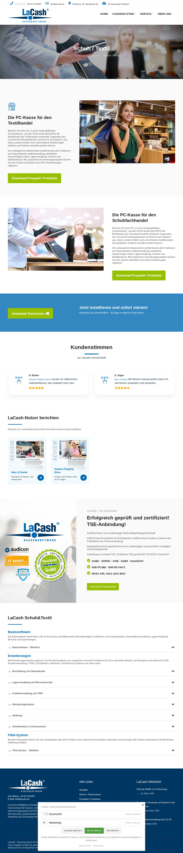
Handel (96, 55)
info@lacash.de (57, 4)
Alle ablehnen (113, 830)
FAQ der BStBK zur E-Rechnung (152, 789)
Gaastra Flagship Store (64, 471)
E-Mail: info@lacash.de (18, 799)
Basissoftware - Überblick (26, 647)
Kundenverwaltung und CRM (27, 693)
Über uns (164, 13)
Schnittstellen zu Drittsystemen (29, 726)
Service (145, 13)
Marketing (55, 822)
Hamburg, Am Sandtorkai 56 (85, 4)
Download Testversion (28, 313)
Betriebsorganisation (23, 704)
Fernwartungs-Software (118, 4)
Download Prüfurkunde (103, 586)
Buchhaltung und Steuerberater (28, 671)
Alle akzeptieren (94, 830)
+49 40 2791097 (34, 4)
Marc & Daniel (19, 472)
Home (104, 13)
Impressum (98, 846)
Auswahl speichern (73, 830)
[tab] (91, 647)
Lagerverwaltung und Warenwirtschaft (32, 682)
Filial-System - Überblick (25, 750)
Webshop (17, 715)
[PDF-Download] (40, 478)
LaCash (67, 55)
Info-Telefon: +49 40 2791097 (21, 796)
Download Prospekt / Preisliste (34, 178)
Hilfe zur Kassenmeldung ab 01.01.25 (154, 819)
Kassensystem (123, 13)
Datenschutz (85, 846)
